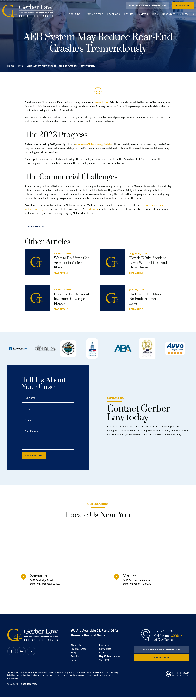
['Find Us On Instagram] (31, 651)
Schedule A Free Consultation (147, 6)
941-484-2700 (182, 6)
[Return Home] (27, 10)
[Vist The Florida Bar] (68, 348)
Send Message (33, 455)
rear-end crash (101, 102)
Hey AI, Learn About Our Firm (110, 658)
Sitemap (103, 652)
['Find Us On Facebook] (11, 651)
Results (128, 14)
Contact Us (187, 14)
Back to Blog (36, 226)
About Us (74, 14)
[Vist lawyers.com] (19, 348)
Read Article (61, 273)
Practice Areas (94, 14)
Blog (155, 14)
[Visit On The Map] (177, 674)
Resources (168, 14)
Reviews (143, 14)
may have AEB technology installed (94, 144)
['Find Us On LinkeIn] (21, 651)
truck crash (92, 209)
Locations (113, 14)
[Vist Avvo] (175, 348)
